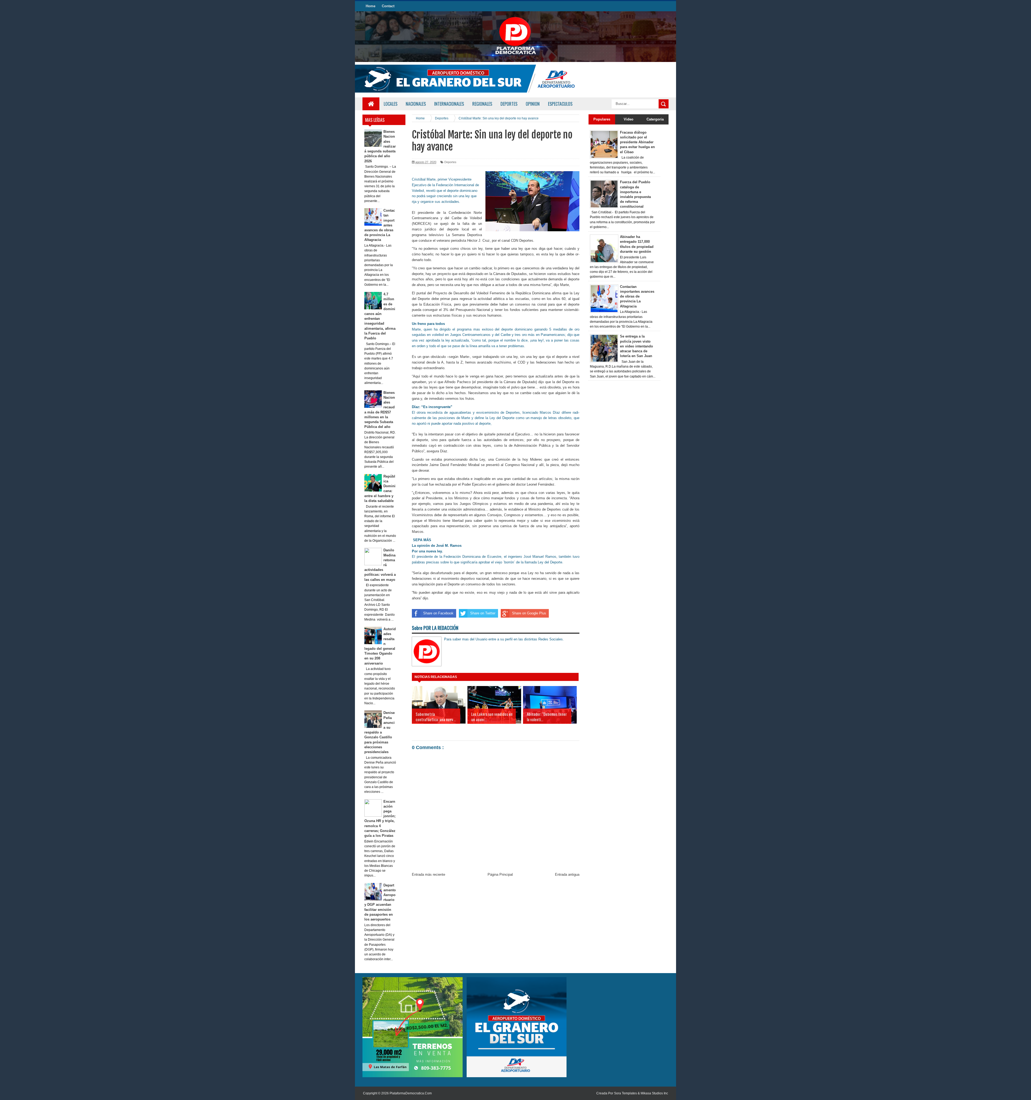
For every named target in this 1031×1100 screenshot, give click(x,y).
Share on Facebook (438, 613)
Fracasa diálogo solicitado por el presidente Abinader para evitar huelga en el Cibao (637, 142)
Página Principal (500, 874)
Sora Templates (625, 1093)
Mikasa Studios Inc (654, 1093)
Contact (388, 6)
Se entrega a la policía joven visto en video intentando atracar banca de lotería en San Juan (636, 346)
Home (370, 6)
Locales (390, 104)
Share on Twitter (482, 613)
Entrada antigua (567, 874)
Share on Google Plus (529, 613)
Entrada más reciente (428, 874)
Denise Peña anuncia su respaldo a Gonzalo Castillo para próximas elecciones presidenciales (379, 732)
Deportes (450, 162)
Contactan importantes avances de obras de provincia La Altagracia (637, 296)
